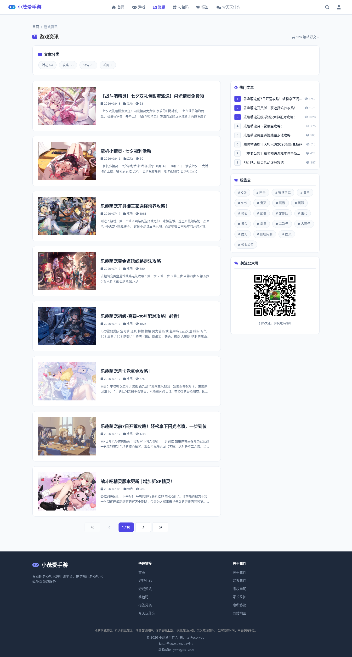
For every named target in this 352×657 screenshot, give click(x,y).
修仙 (244, 213)
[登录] (339, 7)
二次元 (283, 223)
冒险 (306, 192)
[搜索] (327, 7)
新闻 (107, 65)
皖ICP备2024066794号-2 (176, 644)
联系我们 (239, 580)
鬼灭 (263, 203)
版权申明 (239, 589)
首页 (121, 7)
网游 (282, 203)
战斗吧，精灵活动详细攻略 (264, 162)
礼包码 (183, 7)
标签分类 (145, 605)
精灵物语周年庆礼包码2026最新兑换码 (273, 144)
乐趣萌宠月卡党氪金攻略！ (126, 371)
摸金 (244, 223)
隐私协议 (239, 605)
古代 (304, 213)
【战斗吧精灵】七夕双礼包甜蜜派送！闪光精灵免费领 (152, 96)
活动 (47, 65)
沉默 (301, 203)
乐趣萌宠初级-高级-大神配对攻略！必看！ (141, 316)
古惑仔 (305, 223)
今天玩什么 (231, 7)
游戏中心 (145, 580)
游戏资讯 (145, 589)
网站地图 (239, 613)
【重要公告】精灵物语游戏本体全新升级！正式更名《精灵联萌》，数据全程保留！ (273, 153)
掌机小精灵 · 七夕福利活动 (126, 151)
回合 (262, 192)
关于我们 (239, 572)
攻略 (68, 65)
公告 (88, 65)
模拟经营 (247, 244)
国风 (288, 234)
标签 (205, 7)
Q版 (244, 192)
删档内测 (266, 234)
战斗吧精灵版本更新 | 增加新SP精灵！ (138, 481)
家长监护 (239, 597)
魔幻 (244, 234)
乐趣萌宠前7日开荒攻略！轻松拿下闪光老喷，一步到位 (154, 426)
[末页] (160, 527)
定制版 (283, 213)
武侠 (263, 213)
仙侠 (244, 203)
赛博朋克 (284, 192)
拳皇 (263, 223)
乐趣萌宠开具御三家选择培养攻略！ (135, 206)
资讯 (161, 7)
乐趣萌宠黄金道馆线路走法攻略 (131, 261)
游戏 (141, 7)
